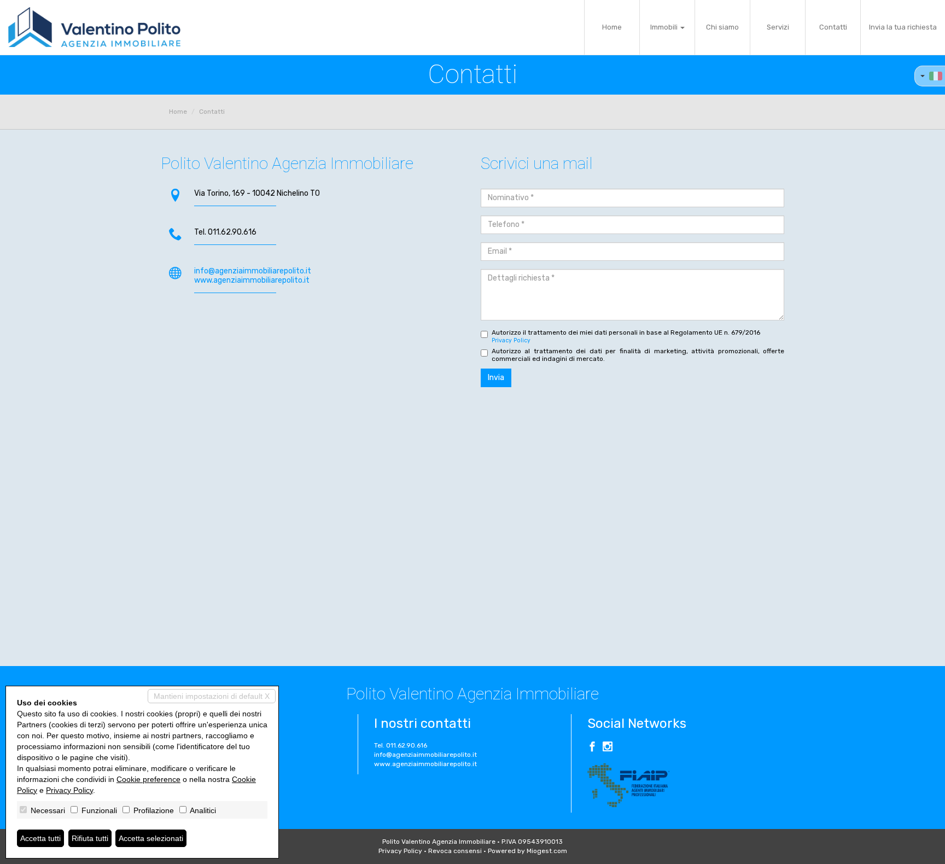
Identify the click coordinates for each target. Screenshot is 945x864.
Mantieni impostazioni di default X (212, 696)
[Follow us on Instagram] (607, 748)
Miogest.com (547, 851)
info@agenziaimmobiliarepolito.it (252, 271)
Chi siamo (722, 27)
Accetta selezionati (151, 838)
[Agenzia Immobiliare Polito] (94, 27)
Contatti (833, 27)
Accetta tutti (40, 838)
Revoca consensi (455, 851)
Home (612, 27)
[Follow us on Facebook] (592, 748)
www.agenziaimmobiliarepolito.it (252, 280)
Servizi (778, 27)
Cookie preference (148, 779)
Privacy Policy (511, 340)
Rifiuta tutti (90, 838)
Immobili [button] (664, 27)
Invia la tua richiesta (903, 27)
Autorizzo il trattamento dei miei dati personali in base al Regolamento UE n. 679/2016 (626, 336)
